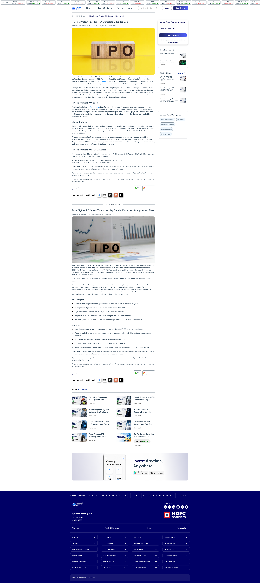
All (89, 495)
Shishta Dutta (85, 214)
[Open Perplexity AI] (110, 195)
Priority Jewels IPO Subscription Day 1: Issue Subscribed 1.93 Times (143, 410)
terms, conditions (179, 40)
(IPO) (104, 81)
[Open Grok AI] (121, 195)
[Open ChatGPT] (105, 195)
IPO (75, 188)
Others (183, 495)
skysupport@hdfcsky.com (82, 514)
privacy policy (174, 42)
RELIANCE (141, 441)
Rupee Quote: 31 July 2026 (167, 53)
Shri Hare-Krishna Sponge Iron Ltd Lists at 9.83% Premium (168, 61)
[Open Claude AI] (116, 195)
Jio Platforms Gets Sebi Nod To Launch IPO (144, 435)
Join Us (138, 188)
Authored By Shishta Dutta (81, 25)
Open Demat (181, 8)
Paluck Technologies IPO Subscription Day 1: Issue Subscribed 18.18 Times (144, 398)
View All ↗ (181, 73)
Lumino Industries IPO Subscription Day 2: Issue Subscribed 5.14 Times (143, 423)
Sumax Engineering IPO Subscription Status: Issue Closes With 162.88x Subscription (99, 410)
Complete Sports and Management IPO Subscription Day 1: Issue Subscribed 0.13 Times (98, 398)
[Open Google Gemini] (99, 195)
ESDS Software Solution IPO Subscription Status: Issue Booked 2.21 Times (99, 423)
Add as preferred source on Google (148, 188)
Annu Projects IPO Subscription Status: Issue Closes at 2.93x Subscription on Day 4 (98, 435)
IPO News (82, 389)
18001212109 (77, 520)
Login (167, 8)
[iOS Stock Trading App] (156, 473)
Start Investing (173, 35)
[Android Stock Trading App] (140, 473)
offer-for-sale (93, 107)
